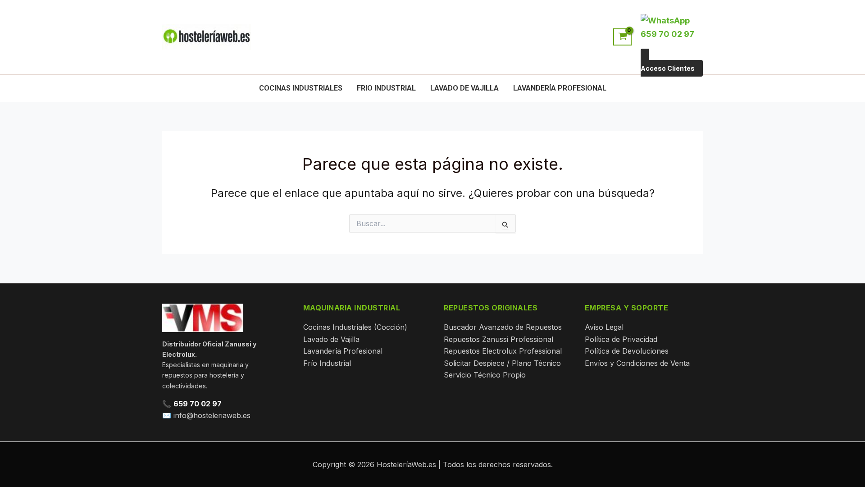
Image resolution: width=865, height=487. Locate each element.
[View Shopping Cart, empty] (622, 37)
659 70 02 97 (197, 403)
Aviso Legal (604, 327)
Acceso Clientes (668, 68)
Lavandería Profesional (559, 88)
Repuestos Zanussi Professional (498, 339)
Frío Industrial (327, 363)
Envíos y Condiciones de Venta (637, 363)
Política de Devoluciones (627, 350)
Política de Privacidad (621, 339)
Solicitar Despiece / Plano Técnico (502, 363)
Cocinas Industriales (300, 88)
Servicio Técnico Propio (485, 374)
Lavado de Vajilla (464, 88)
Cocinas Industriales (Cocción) (355, 327)
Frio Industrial (386, 88)
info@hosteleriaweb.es (211, 415)
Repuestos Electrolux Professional (503, 350)
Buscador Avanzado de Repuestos (503, 327)
